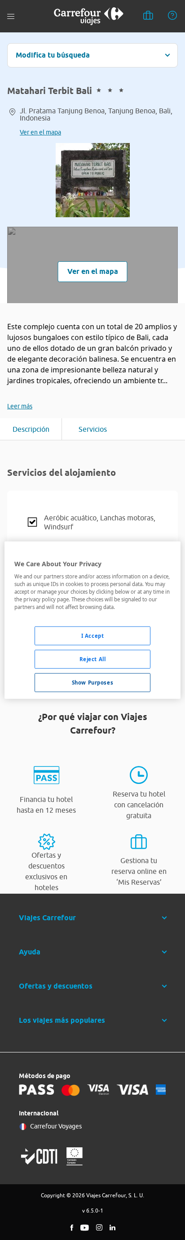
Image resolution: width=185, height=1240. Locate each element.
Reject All (92, 659)
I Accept (92, 635)
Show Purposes (92, 682)
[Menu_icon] (10, 16)
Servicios (93, 429)
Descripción (31, 429)
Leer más (19, 406)
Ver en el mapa (40, 132)
